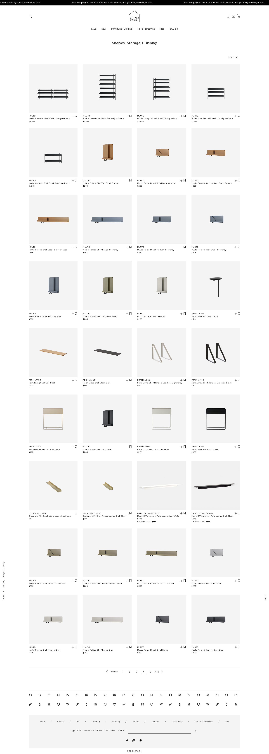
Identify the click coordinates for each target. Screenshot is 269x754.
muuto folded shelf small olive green (47, 583)
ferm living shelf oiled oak (42, 383)
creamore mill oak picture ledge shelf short (104, 516)
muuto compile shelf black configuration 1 (49, 183)
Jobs (227, 722)
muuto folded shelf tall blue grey (45, 316)
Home (3, 597)
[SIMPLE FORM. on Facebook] (127, 740)
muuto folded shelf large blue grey (100, 250)
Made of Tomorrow (148, 513)
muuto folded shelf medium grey (45, 650)
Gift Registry (177, 722)
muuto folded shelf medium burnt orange (211, 183)
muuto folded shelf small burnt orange (156, 183)
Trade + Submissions (204, 722)
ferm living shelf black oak (96, 383)
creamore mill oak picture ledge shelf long (50, 516)
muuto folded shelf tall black (97, 449)
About (42, 722)
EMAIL (123, 731)
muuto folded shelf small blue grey (208, 250)
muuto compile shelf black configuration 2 (212, 118)
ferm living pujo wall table (204, 316)
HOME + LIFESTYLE (146, 29)
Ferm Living (197, 313)
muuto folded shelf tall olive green (100, 316)
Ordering (96, 722)
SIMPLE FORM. (135, 751)
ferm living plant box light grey (153, 449)
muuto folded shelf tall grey (151, 316)
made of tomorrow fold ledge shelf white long (158, 517)
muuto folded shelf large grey (98, 650)
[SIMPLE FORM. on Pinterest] (140, 740)
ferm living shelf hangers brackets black (211, 383)
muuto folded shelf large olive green (155, 583)
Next (157, 672)
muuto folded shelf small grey (206, 583)
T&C (77, 722)
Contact (60, 722)
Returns (135, 722)
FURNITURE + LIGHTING (121, 29)
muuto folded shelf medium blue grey (155, 250)
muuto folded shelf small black (152, 650)
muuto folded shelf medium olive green (102, 583)
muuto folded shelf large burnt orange (48, 250)
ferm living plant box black (204, 449)
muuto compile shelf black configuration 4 (103, 118)
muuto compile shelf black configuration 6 (49, 118)
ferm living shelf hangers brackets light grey (159, 383)
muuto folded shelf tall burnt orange (101, 183)
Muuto (32, 116)
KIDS (162, 29)
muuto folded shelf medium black (207, 650)
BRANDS (174, 29)
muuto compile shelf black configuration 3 (158, 118)
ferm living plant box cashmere (44, 449)
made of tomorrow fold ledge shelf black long (212, 517)
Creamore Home (38, 513)
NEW (103, 29)
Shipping (116, 722)
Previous (114, 672)
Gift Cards (155, 722)
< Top (265, 597)
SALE (93, 29)
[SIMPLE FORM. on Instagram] (133, 740)
